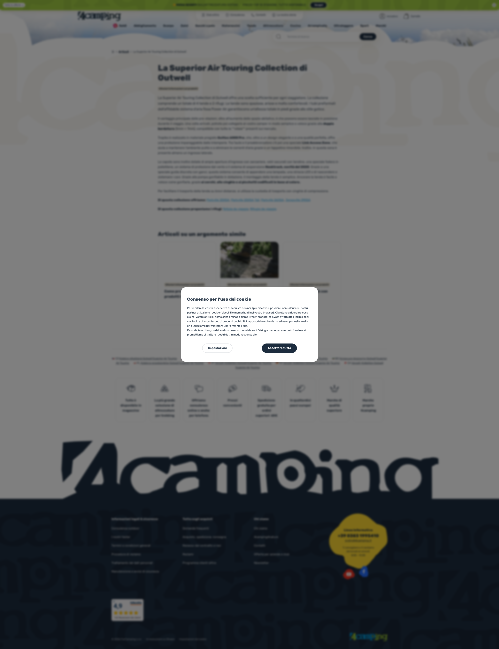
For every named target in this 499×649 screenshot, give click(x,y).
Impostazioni (217, 348)
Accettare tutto (279, 348)
